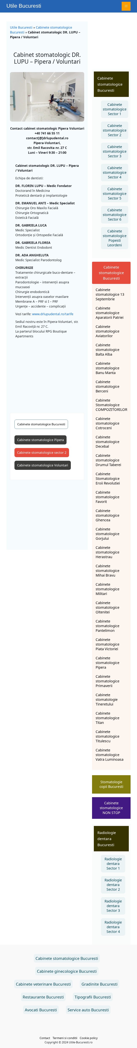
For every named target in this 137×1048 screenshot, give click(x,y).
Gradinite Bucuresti (100, 984)
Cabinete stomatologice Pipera (40, 440)
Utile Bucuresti (23, 6)
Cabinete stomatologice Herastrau (107, 552)
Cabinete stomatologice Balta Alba (107, 350)
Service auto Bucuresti (88, 1009)
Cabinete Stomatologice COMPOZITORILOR (111, 405)
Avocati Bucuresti (41, 1009)
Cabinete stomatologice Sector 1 (114, 109)
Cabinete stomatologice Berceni (107, 386)
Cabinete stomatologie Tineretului (107, 700)
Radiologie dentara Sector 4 (113, 927)
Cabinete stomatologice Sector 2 (114, 130)
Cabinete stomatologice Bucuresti (41, 424)
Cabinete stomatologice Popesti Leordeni (114, 238)
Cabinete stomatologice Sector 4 (114, 172)
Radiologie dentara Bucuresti (106, 838)
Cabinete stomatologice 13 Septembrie (110, 294)
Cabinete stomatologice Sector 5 (114, 193)
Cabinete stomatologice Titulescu (107, 736)
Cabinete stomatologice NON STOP (111, 808)
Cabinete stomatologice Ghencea (107, 515)
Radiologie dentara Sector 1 (113, 864)
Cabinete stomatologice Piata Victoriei (107, 644)
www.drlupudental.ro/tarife (52, 314)
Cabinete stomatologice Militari (107, 589)
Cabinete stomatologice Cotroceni (107, 423)
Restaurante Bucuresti (43, 997)
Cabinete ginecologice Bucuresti (67, 971)
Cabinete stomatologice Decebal (107, 442)
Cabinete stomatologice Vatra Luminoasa (109, 755)
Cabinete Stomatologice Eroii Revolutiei (108, 479)
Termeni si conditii (65, 1038)
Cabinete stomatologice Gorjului (107, 534)
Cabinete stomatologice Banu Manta (107, 368)
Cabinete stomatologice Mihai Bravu (107, 571)
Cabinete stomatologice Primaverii (107, 681)
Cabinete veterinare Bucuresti (43, 984)
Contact (45, 1038)
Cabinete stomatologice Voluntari (42, 465)
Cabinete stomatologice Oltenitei (107, 607)
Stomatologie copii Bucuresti (111, 784)
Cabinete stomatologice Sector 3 (114, 151)
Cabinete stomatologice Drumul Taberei (108, 460)
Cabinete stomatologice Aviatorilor (107, 331)
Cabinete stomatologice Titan (107, 718)
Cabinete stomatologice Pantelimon (107, 626)
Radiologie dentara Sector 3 (113, 906)
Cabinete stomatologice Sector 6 (114, 215)
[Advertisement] (47, 375)
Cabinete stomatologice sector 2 (41, 452)
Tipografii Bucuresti (93, 997)
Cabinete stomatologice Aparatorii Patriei (109, 313)
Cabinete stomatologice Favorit (107, 497)
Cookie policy (89, 1038)
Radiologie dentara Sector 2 (113, 885)
